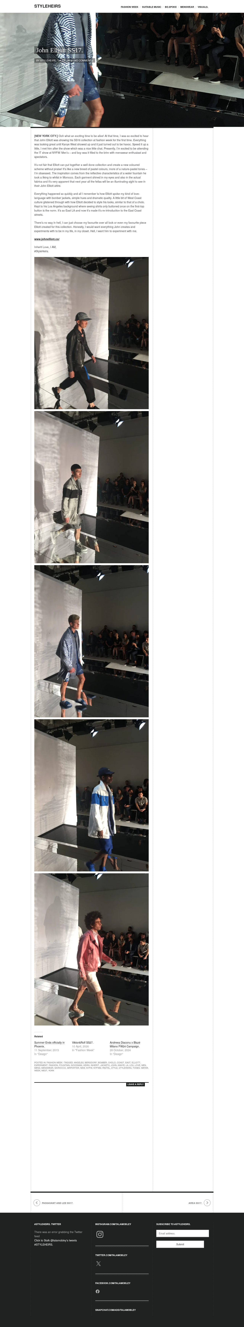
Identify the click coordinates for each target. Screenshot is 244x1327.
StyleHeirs (47, 6)
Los (131, 1065)
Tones (136, 1067)
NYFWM (97, 1067)
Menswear (187, 7)
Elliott (136, 1062)
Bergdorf (91, 1062)
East (128, 1062)
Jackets (105, 1065)
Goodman (76, 1065)
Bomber (102, 1062)
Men (143, 1065)
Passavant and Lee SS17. (57, 1203)
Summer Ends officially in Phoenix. (49, 1044)
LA (127, 1065)
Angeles (79, 1062)
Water (144, 1067)
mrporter (73, 1067)
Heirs (86, 1065)
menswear (47, 1067)
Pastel (106, 1067)
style (114, 1067)
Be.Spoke (171, 7)
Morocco (60, 1067)
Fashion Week (129, 7)
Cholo (112, 1062)
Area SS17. (195, 1203)
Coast (120, 1062)
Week (37, 1070)
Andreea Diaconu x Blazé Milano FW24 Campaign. (125, 1044)
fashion (53, 1065)
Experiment (41, 1065)
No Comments (83, 60)
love (137, 1065)
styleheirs (48, 60)
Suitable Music (151, 7)
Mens (37, 1067)
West (44, 1070)
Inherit (95, 1065)
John (114, 1065)
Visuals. (203, 7)
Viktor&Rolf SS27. (82, 1042)
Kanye (121, 1065)
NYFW (89, 1067)
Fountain (64, 1065)
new (82, 1067)
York (51, 1070)
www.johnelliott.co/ (46, 239)
